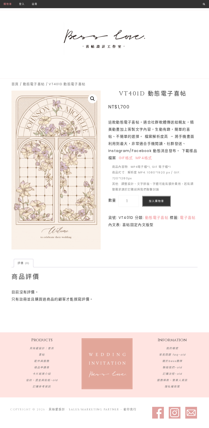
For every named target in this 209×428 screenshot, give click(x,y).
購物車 (8, 4)
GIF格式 (126, 157)
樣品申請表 (41, 367)
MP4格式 (144, 157)
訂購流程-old (172, 374)
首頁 (15, 84)
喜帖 (42, 355)
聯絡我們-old (172, 367)
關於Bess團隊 (172, 361)
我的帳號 (172, 348)
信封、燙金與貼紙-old (42, 380)
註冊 (34, 4)
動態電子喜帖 (34, 84)
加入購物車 (156, 201)
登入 (22, 4)
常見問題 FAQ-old (172, 355)
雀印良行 (130, 409)
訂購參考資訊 (42, 386)
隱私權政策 (172, 386)
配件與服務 (41, 361)
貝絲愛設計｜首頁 (42, 348)
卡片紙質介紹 (42, 374)
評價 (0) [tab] (24, 263)
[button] (92, 98)
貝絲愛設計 (104, 38)
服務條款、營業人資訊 (172, 380)
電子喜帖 (187, 217)
